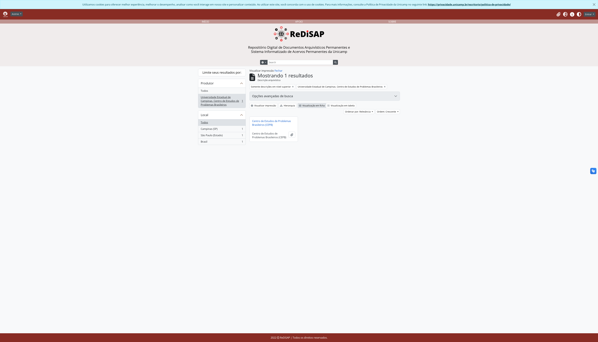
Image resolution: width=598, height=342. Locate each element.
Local (204, 115)
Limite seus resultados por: (221, 72)
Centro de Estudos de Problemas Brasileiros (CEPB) (271, 123)
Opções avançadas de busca (272, 96)
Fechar (278, 70)
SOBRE (392, 21)
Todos (204, 91)
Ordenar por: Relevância (358, 111)
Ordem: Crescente (387, 111)
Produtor (207, 83)
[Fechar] (594, 4)
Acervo (15, 13)
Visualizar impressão (265, 105)
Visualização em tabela (342, 105)
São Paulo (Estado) (222, 136)
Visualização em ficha (313, 105)
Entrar (588, 14)
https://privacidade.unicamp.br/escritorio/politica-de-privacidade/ (469, 4)
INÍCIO (205, 21)
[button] (558, 14)
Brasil (222, 142)
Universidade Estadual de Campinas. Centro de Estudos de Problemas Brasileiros (222, 100)
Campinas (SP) (222, 129)
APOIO (299, 21)
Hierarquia (289, 105)
